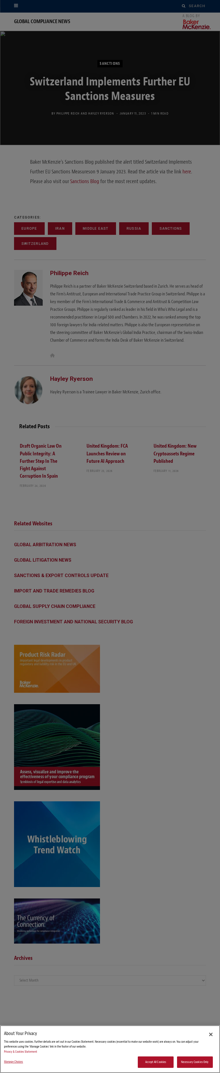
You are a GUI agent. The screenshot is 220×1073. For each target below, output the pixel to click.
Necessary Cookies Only (195, 1062)
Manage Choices (13, 1062)
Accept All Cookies (155, 1062)
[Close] (211, 1034)
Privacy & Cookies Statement (20, 1052)
